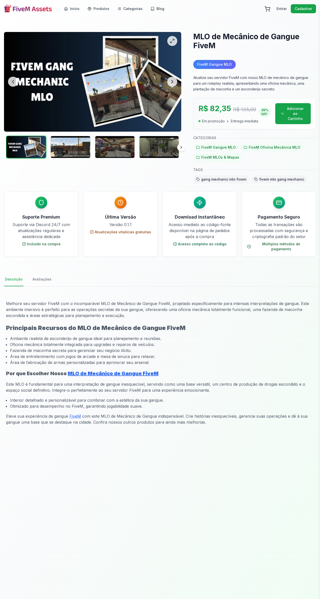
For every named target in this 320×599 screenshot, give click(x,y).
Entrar (281, 8)
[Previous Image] (13, 82)
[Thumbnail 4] (159, 147)
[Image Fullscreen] (172, 41)
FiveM (75, 416)
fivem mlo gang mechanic (281, 179)
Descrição (13, 279)
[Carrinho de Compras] (267, 9)
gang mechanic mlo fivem (223, 179)
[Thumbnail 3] (115, 147)
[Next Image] (172, 82)
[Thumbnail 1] (26, 147)
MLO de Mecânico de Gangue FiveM (113, 373)
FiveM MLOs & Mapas (220, 157)
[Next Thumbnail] (181, 147)
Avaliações (42, 279)
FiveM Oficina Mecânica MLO (274, 147)
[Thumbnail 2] (70, 147)
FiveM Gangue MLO (218, 147)
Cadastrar (303, 8)
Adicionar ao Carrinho (295, 113)
